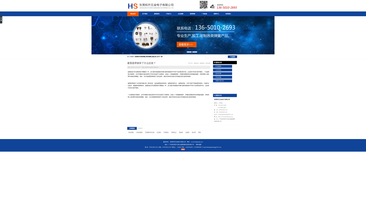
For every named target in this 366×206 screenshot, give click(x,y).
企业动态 (218, 70)
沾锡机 (187, 132)
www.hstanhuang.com (197, 142)
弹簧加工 (174, 132)
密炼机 (181, 132)
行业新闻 (218, 66)
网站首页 (196, 63)
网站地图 (198, 144)
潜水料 (194, 132)
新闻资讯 (202, 63)
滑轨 (199, 132)
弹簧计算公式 (220, 81)
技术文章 (218, 73)
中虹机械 (131, 132)
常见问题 (208, 63)
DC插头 (159, 132)
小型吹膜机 (139, 132)
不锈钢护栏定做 (149, 132)
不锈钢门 (166, 132)
